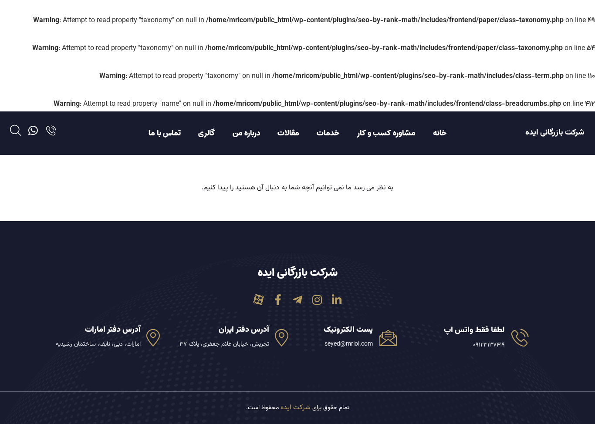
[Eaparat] (258, 299)
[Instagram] (317, 299)
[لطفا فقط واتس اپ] (520, 337)
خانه (439, 133)
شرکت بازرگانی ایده (554, 133)
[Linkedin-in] (336, 299)
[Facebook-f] (278, 299)
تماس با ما (165, 133)
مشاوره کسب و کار (386, 133)
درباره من (246, 133)
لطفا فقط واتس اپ (474, 330)
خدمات (328, 133)
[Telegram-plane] (297, 299)
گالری (206, 133)
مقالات (288, 133)
